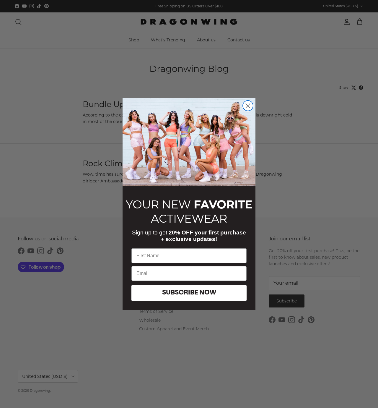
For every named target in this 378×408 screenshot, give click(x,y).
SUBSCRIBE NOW (189, 293)
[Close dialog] (248, 106)
